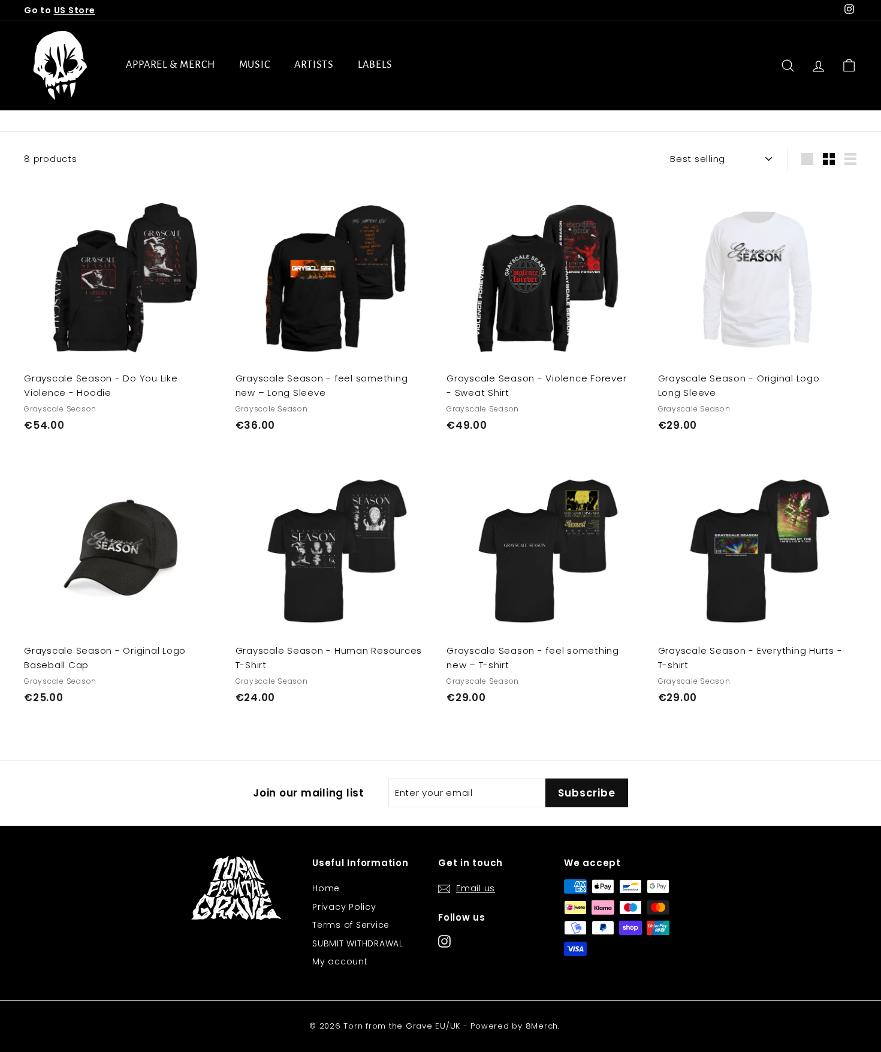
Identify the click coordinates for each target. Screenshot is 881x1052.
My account (340, 961)
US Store (74, 10)
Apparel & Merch (170, 64)
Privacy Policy (344, 907)
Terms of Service (351, 925)
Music (255, 64)
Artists (314, 64)
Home (326, 888)
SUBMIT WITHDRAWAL (357, 943)
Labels (375, 64)
